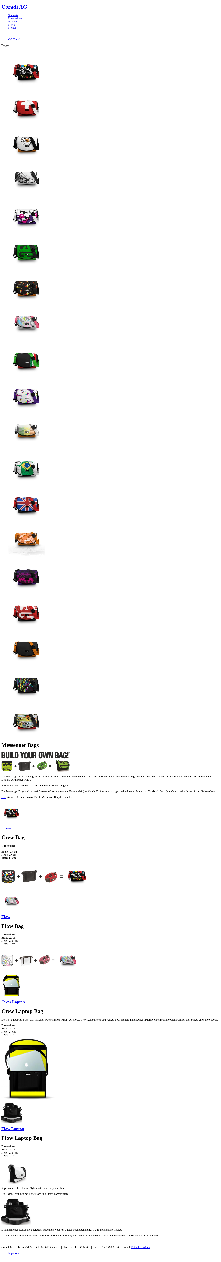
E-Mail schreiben (140, 1247)
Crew (6, 828)
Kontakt (12, 27)
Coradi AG (14, 7)
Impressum (14, 1253)
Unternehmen (15, 18)
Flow (5, 917)
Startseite (13, 15)
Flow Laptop (12, 1128)
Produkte (13, 21)
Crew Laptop (13, 1002)
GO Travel (14, 39)
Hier (3, 797)
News (11, 24)
